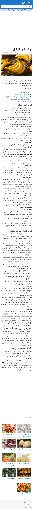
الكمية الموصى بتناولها (22, 101)
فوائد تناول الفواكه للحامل (21, 94)
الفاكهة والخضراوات (21, 10)
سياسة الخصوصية (28, 502)
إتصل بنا (30, 504)
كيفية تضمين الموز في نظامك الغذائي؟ (17, 97)
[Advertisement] (16, 30)
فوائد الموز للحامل (24, 92)
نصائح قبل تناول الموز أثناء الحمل (20, 99)
